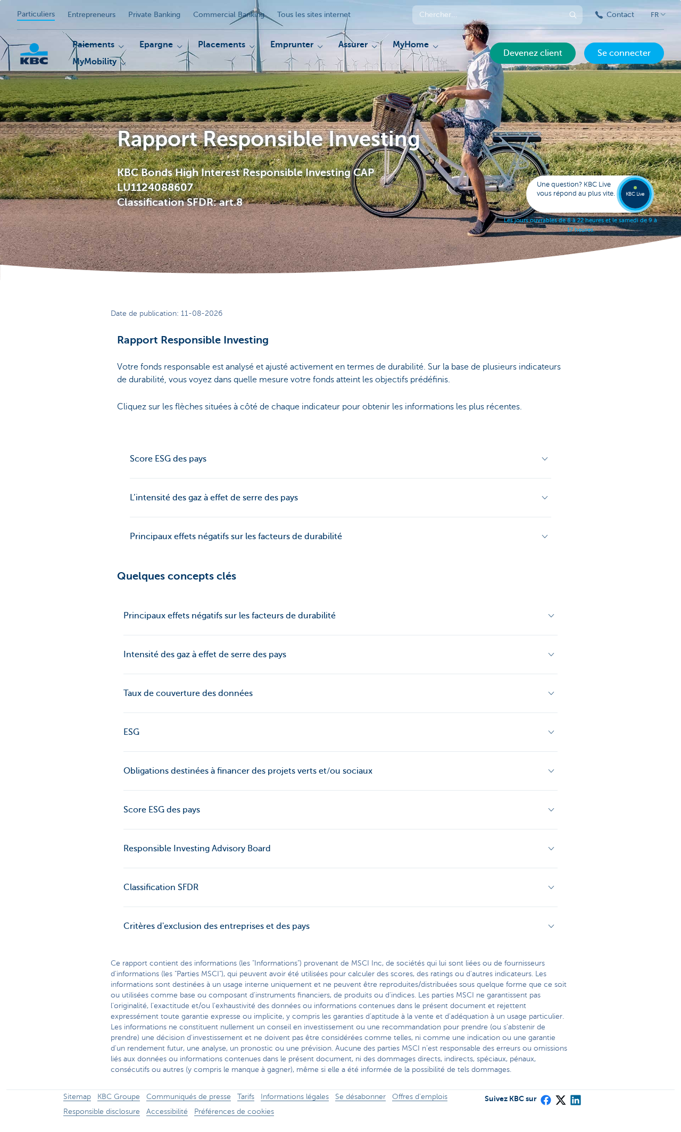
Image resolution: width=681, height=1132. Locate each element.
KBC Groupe (118, 1097)
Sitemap (77, 1097)
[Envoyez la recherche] (573, 14)
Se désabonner (360, 1097)
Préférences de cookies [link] (234, 1112)
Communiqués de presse (188, 1097)
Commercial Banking (228, 15)
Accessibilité (167, 1112)
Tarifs (245, 1097)
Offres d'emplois (419, 1097)
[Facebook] (545, 1096)
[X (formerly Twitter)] (560, 1096)
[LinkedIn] (575, 1096)
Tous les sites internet (314, 15)
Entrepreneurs (91, 15)
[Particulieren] (34, 54)
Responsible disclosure (101, 1112)
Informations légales (295, 1097)
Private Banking (154, 15)
